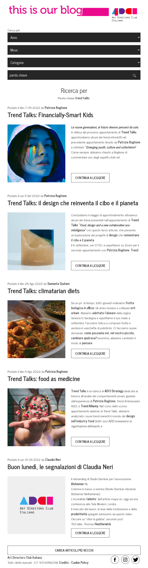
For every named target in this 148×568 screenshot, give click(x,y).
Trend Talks (128, 132)
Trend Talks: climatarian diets (44, 290)
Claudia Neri (53, 459)
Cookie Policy (79, 562)
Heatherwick (103, 523)
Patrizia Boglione (56, 107)
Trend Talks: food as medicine (44, 378)
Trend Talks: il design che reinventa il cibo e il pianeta (73, 203)
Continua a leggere (90, 177)
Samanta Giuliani (58, 283)
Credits (64, 562)
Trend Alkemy (89, 405)
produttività (79, 513)
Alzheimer (77, 483)
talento (91, 498)
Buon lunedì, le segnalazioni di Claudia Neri (60, 466)
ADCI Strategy (114, 390)
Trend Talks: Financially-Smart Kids (50, 114)
